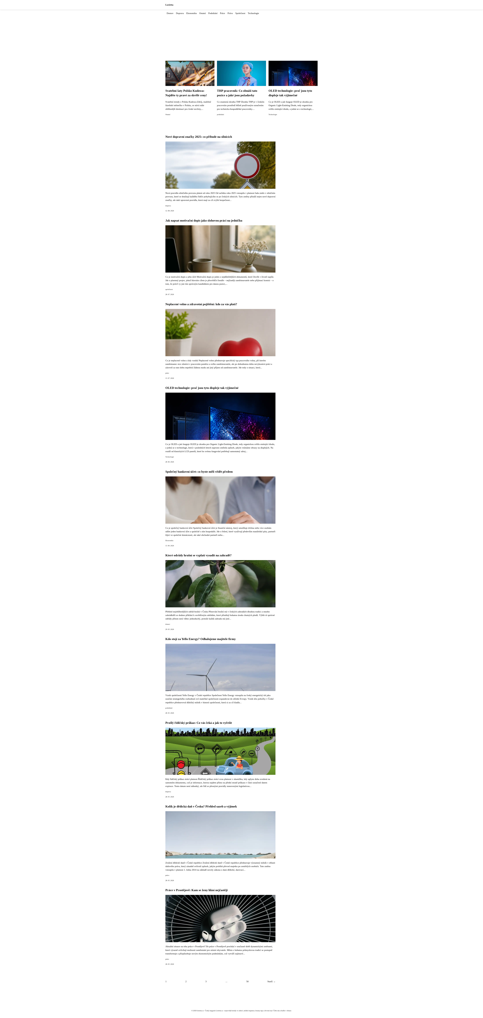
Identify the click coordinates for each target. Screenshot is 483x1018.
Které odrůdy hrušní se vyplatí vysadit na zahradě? (198, 555)
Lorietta (169, 5)
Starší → (271, 981)
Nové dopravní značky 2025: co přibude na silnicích (198, 136)
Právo (230, 13)
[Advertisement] (241, 34)
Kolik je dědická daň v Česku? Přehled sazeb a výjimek (201, 806)
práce (167, 373)
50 (247, 981)
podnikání (220, 114)
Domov (170, 13)
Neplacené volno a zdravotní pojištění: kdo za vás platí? (201, 304)
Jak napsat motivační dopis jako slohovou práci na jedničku (203, 220)
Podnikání (212, 13)
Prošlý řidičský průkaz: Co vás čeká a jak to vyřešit (198, 722)
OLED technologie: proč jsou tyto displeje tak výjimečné (201, 387)
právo (167, 875)
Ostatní (202, 13)
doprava (168, 206)
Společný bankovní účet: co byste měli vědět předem (199, 471)
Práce (222, 13)
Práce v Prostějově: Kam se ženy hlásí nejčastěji (196, 890)
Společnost (240, 13)
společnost (169, 289)
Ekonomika (191, 13)
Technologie (253, 13)
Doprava (180, 13)
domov (167, 624)
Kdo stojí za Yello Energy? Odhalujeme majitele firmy (200, 639)
